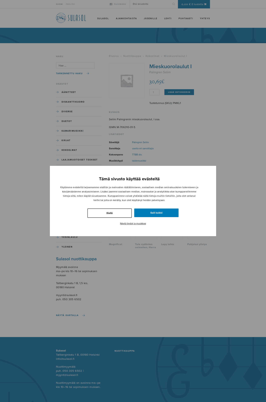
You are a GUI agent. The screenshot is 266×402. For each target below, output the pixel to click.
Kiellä (110, 213)
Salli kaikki (156, 212)
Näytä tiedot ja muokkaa (133, 223)
